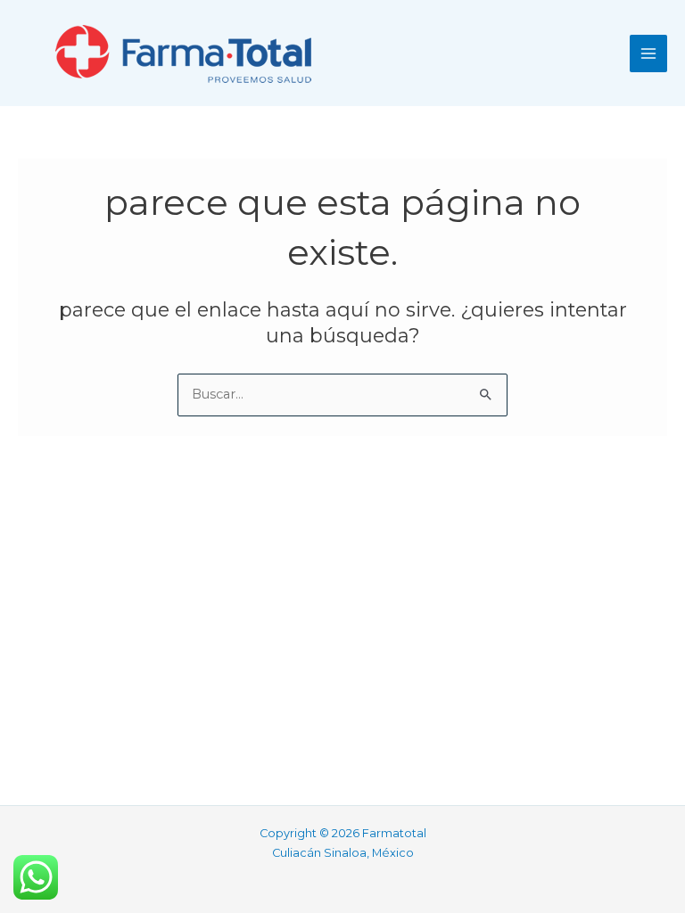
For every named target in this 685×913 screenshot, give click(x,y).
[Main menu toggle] (648, 53)
